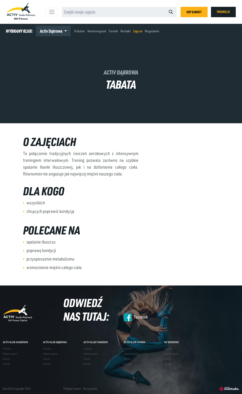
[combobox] (113, 12)
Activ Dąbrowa (51, 31)
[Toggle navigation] (52, 12)
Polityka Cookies (72, 388)
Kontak (6, 364)
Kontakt (125, 31)
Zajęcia (137, 31)
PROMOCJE (223, 11)
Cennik (113, 31)
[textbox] (85, 12)
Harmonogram (96, 31)
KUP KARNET (194, 12)
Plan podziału (90, 388)
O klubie (79, 31)
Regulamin (152, 31)
